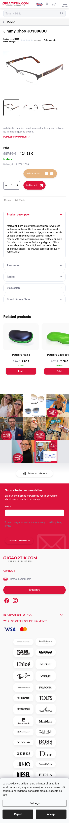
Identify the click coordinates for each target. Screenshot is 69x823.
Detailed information (14, 137)
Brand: (11, 42)
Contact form (34, 590)
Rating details (50, 40)
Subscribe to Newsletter (19, 541)
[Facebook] (6, 600)
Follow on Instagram (37, 473)
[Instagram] (15, 600)
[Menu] (65, 4)
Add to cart (31, 185)
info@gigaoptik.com (20, 579)
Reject (18, 814)
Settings (35, 803)
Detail (20, 371)
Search (61, 13)
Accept (51, 814)
